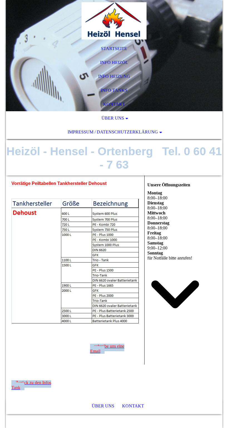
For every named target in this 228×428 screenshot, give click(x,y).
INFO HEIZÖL (114, 62)
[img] (114, 21)
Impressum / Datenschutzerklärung (113, 132)
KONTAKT (114, 104)
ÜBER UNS (112, 118)
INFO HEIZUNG (114, 76)
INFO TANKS (114, 90)
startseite (114, 48)
